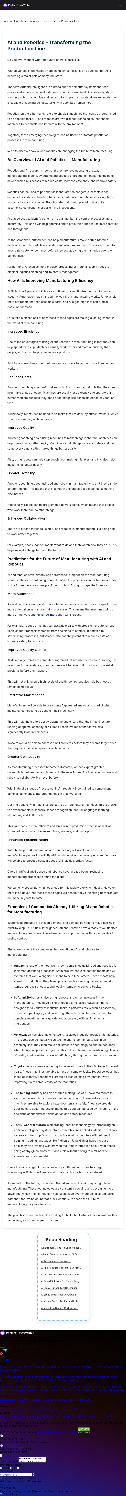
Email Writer (21, 1380)
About (24, 1416)
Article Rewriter (9, 1390)
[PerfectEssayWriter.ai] (17, 1334)
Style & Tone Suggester (35, 1390)
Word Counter (32, 1409)
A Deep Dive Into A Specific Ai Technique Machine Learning (73, 1254)
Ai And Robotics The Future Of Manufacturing (65, 1267)
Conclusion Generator (95, 1376)
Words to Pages (52, 1409)
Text (22, 1468)
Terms (41, 1432)
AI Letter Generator (41, 1380)
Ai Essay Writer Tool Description (58, 1294)
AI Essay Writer (9, 1376)
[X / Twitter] (1, 1360)
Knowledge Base (83, 1416)
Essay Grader (8, 1399)
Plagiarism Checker (30, 1399)
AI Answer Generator (68, 1380)
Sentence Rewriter (60, 1386)
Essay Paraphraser (36, 1386)
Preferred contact (11, 1464)
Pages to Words (72, 1409)
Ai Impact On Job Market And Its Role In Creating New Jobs (73, 1301)
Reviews (34, 1416)
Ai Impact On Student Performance (59, 1308)
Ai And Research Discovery (56, 1261)
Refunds (61, 1432)
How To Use (102, 1416)
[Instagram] (4, 1360)
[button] (63, 1439)
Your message (9, 1461)
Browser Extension (20, 1419)
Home (5, 21)
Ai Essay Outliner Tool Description (59, 1288)
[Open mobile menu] (120, 5)
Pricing (4, 1416)
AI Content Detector (54, 1399)
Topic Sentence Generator (104, 1367)
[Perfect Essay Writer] (17, 5)
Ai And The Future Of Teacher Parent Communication (70, 1274)
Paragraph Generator (67, 1376)
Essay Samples (62, 1416)
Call (14, 1468)
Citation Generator (11, 1409)
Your (6, 1471)
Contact (72, 1432)
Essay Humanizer (79, 1399)
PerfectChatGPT (10, 1370)
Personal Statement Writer (36, 1376)
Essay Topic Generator (14, 1367)
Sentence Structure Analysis (91, 1390)
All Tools (38, 1419)
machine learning (75, 245)
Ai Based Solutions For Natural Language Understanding (71, 1281)
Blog (15, 21)
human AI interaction (50, 614)
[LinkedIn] (7, 1360)
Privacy (51, 1432)
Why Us (14, 1416)
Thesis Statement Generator (69, 1367)
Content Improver (61, 1390)
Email (5, 1468)
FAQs (43, 1416)
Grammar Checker (11, 1386)
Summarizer (14, 1393)
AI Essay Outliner (40, 1367)
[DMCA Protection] (84, 1432)
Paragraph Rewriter (110, 1386)
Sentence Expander (85, 1386)
